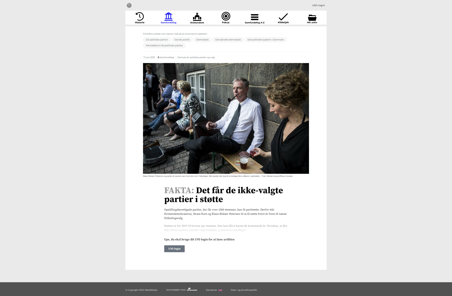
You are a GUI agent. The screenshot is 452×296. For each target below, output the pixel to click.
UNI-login (318, 5)
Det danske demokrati (228, 39)
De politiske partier (157, 39)
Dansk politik (182, 39)
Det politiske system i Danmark (266, 39)
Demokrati (202, 39)
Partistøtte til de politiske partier (164, 45)
